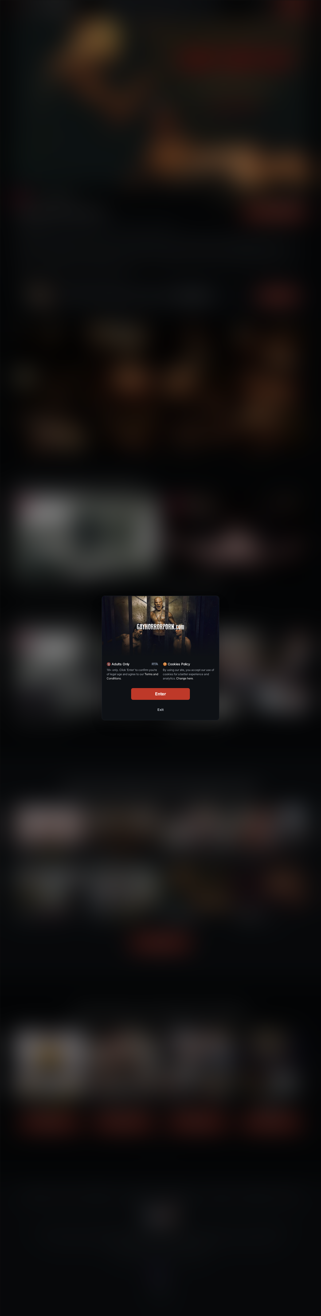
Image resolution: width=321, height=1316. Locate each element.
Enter (160, 693)
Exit (160, 710)
